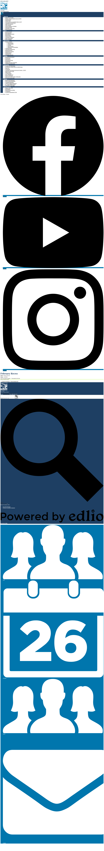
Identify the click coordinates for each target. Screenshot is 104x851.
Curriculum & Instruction (10, 49)
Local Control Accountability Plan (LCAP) (13, 21)
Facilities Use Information (10, 66)
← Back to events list (5, 381)
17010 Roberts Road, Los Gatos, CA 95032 (8, 393)
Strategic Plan (8, 20)
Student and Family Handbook (11, 62)
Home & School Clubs (9, 71)
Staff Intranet (7, 89)
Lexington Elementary (9, 82)
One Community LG (9, 74)
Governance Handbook (9, 37)
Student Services (8, 52)
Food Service (7, 59)
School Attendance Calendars (10, 26)
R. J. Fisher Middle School (10, 84)
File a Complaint (8, 39)
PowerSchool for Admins (10, 90)
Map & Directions (8, 29)
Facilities (9, 45)
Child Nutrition (10, 43)
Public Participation (9, 38)
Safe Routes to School (9, 51)
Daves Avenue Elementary (10, 81)
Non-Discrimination (6, 506)
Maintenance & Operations (13, 47)
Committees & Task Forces (10, 23)
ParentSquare (7, 61)
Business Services (8, 41)
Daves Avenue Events (4, 379)
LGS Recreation (8, 73)
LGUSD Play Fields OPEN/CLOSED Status (14, 67)
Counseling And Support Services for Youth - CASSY (15, 70)
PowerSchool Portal (9, 60)
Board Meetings (8, 32)
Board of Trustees (8, 31)
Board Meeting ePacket (9, 34)
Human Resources (8, 50)
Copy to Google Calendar (5, 378)
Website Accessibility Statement (9, 507)
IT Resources (7, 91)
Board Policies (8, 35)
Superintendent (8, 19)
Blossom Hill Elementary (10, 80)
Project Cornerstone (9, 75)
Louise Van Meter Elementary (11, 83)
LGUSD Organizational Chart (11, 92)
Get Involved (7, 58)
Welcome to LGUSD (9, 17)
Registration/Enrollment (9, 57)
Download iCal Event (16, 378)
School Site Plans (8, 27)
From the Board (8, 36)
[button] (5, 16)
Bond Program (10, 42)
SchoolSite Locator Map (10, 28)
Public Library (8, 72)
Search (2, 398)
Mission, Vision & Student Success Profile (13, 18)
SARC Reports (8, 25)
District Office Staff (9, 88)
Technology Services (9, 54)
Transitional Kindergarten (10, 63)
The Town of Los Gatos (9, 77)
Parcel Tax (7, 68)
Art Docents (7, 69)
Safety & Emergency (9, 24)
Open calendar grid (14, 381)
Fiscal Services (10, 46)
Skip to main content (4, 1)
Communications (8, 48)
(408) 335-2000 (6, 394)
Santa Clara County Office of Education (13, 76)
